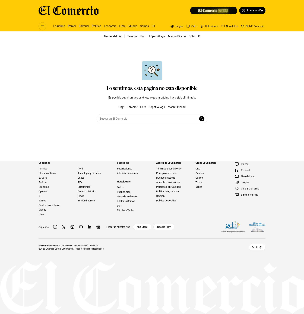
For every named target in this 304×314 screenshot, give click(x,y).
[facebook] (55, 227)
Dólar (192, 36)
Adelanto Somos (126, 201)
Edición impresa (86, 200)
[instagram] (72, 227)
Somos (144, 26)
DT (153, 26)
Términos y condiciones (169, 168)
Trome (198, 182)
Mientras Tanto (125, 210)
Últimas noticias (47, 173)
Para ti (72, 26)
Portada (43, 168)
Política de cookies (166, 200)
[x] (64, 227)
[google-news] (98, 227)
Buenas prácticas (165, 177)
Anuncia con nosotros (168, 182)
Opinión (43, 191)
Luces (81, 177)
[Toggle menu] (42, 26)
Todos (120, 187)
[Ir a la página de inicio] (69, 10)
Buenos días (123, 192)
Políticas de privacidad (168, 186)
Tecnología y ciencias (89, 173)
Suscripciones (124, 168)
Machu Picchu (177, 36)
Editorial (84, 26)
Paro (143, 36)
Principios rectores (166, 173)
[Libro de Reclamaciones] (257, 227)
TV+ (80, 182)
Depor (198, 186)
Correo (199, 177)
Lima (122, 26)
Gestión (199, 173)
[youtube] (81, 227)
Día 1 (119, 205)
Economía (110, 26)
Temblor (132, 36)
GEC (197, 168)
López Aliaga (157, 36)
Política (96, 26)
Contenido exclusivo (49, 205)
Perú (80, 168)
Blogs (81, 196)
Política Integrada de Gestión (167, 193)
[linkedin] (89, 227)
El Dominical (84, 186)
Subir (255, 247)
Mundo (132, 26)
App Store (142, 226)
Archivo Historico (87, 191)
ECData (43, 177)
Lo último (59, 26)
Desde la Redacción (127, 196)
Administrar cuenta (127, 173)
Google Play (164, 226)
